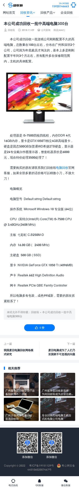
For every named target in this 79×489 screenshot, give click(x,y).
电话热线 (13, 483)
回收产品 (47, 12)
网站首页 (9, 12)
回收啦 (35, 312)
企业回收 (67, 12)
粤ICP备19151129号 (41, 465)
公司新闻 (45, 30)
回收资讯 (27, 12)
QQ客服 (39, 483)
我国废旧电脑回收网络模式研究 (18, 352)
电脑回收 (62, 167)
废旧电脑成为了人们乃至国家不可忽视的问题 (61, 352)
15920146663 (60, 5)
